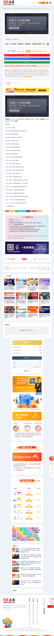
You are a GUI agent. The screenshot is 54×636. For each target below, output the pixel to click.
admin (9, 258)
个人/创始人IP (46, 8)
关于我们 (37, 607)
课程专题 (33, 607)
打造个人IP (28, 119)
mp (17, 530)
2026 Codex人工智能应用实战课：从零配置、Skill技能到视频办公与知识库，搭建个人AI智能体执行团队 (30, 550)
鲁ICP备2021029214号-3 (43, 630)
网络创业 (40, 8)
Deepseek (14, 530)
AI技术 (25, 528)
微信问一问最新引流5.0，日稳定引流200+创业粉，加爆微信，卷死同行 (9, 302)
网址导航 (33, 620)
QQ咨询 (27, 62)
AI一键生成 (17, 528)
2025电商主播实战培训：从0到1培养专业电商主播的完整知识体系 (44, 288)
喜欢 (24, 259)
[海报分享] (48, 259)
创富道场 (7, 119)
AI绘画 (33, 528)
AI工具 (21, 528)
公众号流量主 (26, 530)
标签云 (33, 614)
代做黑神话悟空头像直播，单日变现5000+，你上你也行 (21, 288)
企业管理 (29, 622)
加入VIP (37, 621)
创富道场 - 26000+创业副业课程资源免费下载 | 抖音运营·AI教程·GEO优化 (22, 8)
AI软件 (36, 528)
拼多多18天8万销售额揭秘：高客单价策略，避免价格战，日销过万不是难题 (39, 269)
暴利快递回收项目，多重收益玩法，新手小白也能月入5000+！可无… (15, 269)
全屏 (52, 469)
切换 (52, 473)
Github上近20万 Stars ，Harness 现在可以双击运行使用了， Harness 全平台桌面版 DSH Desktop (30, 582)
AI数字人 (28, 528)
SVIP (52, 459)
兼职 (30, 530)
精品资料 (29, 607)
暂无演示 (27, 58)
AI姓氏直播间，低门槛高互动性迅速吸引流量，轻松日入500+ (32, 302)
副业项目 (28, 211)
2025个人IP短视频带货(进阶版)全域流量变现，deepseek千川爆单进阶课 (9, 288)
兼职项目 (12, 211)
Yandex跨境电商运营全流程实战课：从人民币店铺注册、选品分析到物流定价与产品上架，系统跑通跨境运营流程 (30, 563)
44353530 (12, 224)
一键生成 (21, 530)
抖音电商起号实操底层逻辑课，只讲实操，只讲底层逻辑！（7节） (44, 315)
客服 (52, 464)
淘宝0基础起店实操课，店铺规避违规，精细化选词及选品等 (32, 315)
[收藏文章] (39, 259)
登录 (32, 330)
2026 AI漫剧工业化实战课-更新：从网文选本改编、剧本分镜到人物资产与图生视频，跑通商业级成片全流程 (30, 556)
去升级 (45, 51)
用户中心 (37, 615)
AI (13, 528)
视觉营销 (42, 119)
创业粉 (38, 530)
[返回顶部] (52, 476)
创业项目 (17, 211)
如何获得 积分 (28, 76)
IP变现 (16, 121)
